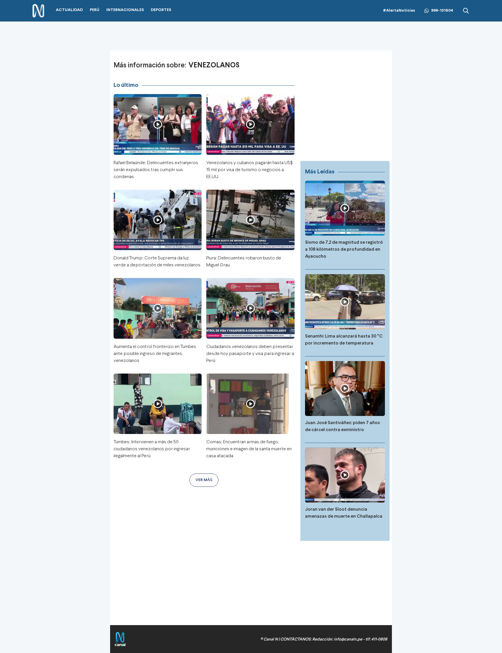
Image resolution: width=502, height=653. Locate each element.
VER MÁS (204, 480)
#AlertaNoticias (399, 10)
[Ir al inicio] (38, 11)
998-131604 (442, 10)
